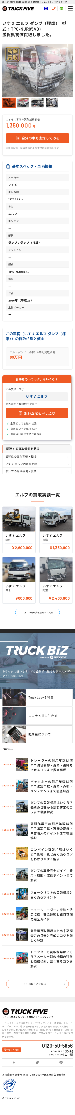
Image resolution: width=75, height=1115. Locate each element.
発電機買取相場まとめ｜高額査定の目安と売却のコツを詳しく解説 (51, 935)
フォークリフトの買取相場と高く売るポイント (51, 895)
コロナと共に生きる (43, 716)
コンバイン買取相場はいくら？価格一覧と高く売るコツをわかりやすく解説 (51, 854)
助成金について (39, 734)
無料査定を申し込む (39, 413)
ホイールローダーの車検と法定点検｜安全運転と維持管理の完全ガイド (51, 914)
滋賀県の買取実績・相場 (21, 456)
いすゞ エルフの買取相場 (21, 464)
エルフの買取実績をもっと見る (37, 612)
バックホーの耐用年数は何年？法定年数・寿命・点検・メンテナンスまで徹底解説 (51, 786)
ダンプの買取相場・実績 (21, 471)
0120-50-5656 (57, 1045)
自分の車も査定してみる (41, 138)
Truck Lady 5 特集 (41, 697)
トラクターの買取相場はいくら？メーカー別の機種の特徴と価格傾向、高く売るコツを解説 (51, 959)
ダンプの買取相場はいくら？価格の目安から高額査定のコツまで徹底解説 (51, 807)
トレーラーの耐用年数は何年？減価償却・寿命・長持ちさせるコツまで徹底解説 (51, 765)
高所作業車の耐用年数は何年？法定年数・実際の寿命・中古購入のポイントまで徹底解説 (51, 831)
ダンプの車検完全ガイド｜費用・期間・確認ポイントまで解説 (51, 875)
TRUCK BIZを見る (35, 984)
